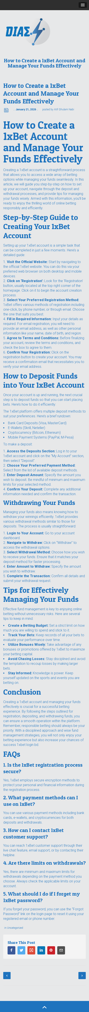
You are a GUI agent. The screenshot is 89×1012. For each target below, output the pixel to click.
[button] (83, 5)
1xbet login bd (27, 745)
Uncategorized (15, 927)
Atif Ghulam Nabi (64, 109)
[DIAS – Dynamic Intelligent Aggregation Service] (44, 32)
